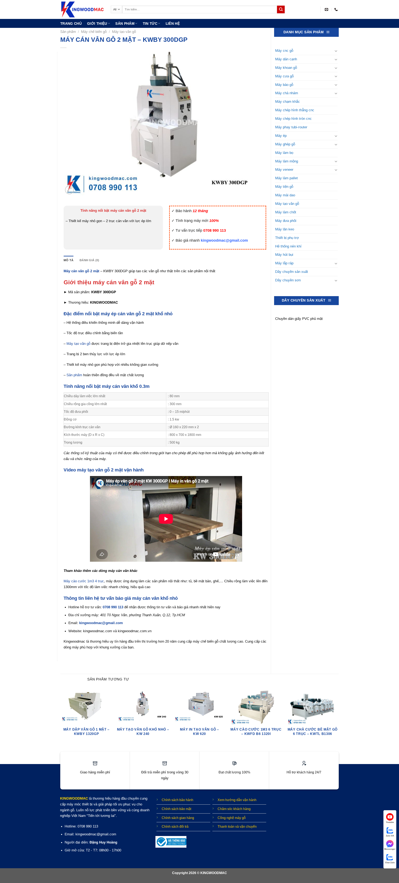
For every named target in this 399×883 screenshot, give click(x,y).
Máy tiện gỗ (284, 186)
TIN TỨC (150, 23)
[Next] (338, 717)
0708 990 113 (113, 607)
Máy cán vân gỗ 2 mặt (81, 271)
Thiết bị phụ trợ (287, 238)
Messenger (389, 849)
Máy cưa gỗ (284, 76)
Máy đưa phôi (285, 221)
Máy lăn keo (284, 229)
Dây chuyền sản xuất (291, 272)
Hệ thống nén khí (288, 246)
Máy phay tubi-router (291, 127)
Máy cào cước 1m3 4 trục (84, 581)
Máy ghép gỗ (285, 144)
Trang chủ (71, 23)
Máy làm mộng (286, 161)
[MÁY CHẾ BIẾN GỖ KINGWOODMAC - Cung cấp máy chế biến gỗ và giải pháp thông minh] (82, 9)
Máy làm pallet (286, 178)
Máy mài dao (285, 195)
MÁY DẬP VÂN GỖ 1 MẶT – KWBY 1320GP (86, 731)
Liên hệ (173, 23)
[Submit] (281, 9)
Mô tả (68, 260)
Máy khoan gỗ (286, 68)
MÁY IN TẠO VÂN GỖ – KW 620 (199, 731)
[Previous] (60, 717)
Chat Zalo (390, 862)
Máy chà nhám (286, 93)
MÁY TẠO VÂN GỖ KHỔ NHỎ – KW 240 (143, 731)
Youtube (390, 822)
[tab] (68, 260)
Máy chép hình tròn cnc (293, 118)
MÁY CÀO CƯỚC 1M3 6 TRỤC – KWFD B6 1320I (255, 731)
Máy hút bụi (284, 254)
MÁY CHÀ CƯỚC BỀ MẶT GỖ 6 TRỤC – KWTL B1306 (312, 731)
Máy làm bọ (284, 153)
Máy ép (281, 136)
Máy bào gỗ (284, 85)
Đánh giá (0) (89, 260)
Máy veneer (284, 169)
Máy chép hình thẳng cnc (294, 110)
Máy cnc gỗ (284, 50)
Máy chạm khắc (287, 101)
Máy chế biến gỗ (94, 32)
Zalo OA (390, 836)
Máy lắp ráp (284, 263)
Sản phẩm (124, 23)
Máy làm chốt (285, 212)
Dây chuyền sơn (288, 280)
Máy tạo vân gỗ (124, 32)
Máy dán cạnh (286, 59)
